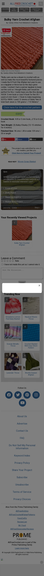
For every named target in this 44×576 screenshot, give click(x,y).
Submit (22, 307)
